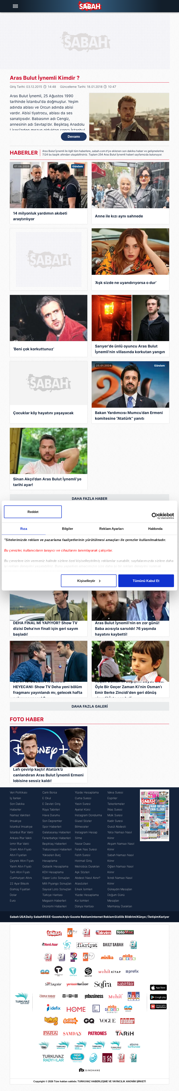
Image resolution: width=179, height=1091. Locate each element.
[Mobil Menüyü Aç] (16, 6)
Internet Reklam (103, 916)
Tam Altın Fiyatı (20, 872)
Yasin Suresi (83, 803)
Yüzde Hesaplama (87, 792)
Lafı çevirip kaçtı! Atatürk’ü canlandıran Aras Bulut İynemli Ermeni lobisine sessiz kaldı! (48, 775)
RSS (46, 916)
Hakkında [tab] (155, 528)
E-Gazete (55, 916)
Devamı (74, 136)
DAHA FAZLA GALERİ (90, 706)
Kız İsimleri (82, 900)
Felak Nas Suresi (86, 849)
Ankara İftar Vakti (21, 838)
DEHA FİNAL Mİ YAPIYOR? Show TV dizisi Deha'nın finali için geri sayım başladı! (45, 628)
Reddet (33, 511)
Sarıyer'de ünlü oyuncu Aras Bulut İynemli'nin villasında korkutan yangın (130, 349)
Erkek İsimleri (83, 889)
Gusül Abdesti (116, 826)
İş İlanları (15, 798)
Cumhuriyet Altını (21, 877)
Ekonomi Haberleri (54, 906)
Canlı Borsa (49, 792)
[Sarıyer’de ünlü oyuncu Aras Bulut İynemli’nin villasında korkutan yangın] (130, 318)
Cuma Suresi (83, 798)
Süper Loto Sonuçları (56, 877)
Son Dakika (17, 803)
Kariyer (164, 916)
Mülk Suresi (114, 815)
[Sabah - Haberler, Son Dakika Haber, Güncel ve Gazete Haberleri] (89, 6)
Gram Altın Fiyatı (20, 849)
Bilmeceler (82, 826)
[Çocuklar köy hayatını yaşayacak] (48, 383)
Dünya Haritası (84, 906)
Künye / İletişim (148, 916)
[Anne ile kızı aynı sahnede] (130, 185)
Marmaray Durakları (119, 906)
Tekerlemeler (116, 803)
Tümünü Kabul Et (146, 580)
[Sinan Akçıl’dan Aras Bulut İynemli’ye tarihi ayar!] (48, 451)
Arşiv (66, 916)
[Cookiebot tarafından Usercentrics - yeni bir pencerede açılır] (155, 516)
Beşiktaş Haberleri (54, 843)
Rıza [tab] (23, 528)
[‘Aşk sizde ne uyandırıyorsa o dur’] (130, 251)
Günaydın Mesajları (119, 889)
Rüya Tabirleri (51, 809)
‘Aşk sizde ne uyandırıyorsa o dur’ (126, 282)
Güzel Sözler (83, 821)
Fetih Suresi (82, 855)
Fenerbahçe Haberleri (56, 838)
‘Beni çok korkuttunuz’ (33, 349)
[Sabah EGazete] (154, 849)
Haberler (15, 809)
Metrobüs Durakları (87, 866)
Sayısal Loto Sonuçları (56, 889)
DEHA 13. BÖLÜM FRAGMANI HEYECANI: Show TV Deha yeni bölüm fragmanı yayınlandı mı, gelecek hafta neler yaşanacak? (47, 689)
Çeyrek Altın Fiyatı (22, 860)
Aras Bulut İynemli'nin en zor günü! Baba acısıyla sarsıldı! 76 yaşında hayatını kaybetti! (127, 628)
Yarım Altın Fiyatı (20, 866)
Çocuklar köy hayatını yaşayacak (43, 413)
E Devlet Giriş (51, 803)
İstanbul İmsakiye (21, 826)
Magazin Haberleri (54, 900)
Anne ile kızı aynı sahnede (119, 216)
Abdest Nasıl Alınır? (87, 877)
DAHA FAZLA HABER (89, 498)
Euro (13, 900)
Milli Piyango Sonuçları (56, 883)
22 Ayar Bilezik (19, 883)
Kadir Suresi (115, 821)
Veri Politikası (18, 792)
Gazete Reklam (80, 916)
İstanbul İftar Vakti (21, 832)
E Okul (46, 798)
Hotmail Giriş (83, 860)
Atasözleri (81, 883)
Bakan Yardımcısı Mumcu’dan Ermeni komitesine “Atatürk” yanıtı (129, 416)
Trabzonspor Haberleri (57, 849)
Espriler (112, 798)
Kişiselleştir (86, 580)
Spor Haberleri (51, 826)
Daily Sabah (34, 916)
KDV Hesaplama (53, 872)
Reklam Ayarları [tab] (111, 528)
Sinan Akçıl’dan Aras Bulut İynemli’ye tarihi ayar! (47, 482)
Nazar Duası (83, 843)
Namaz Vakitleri (20, 815)
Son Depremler (52, 821)
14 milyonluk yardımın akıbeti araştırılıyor (40, 216)
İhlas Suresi (114, 809)
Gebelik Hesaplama (55, 866)
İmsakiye (15, 821)
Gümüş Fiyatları (20, 889)
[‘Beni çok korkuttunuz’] (48, 318)
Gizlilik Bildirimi (125, 916)
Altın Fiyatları (18, 855)
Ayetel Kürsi (82, 809)
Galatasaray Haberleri (56, 832)
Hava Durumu (51, 815)
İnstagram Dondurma (88, 815)
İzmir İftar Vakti (19, 843)
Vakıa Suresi (115, 792)
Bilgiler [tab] (67, 528)
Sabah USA (18, 916)
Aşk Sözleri (82, 872)
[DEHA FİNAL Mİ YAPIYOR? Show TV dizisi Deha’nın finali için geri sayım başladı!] (48, 600)
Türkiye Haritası (52, 895)
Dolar (13, 895)
